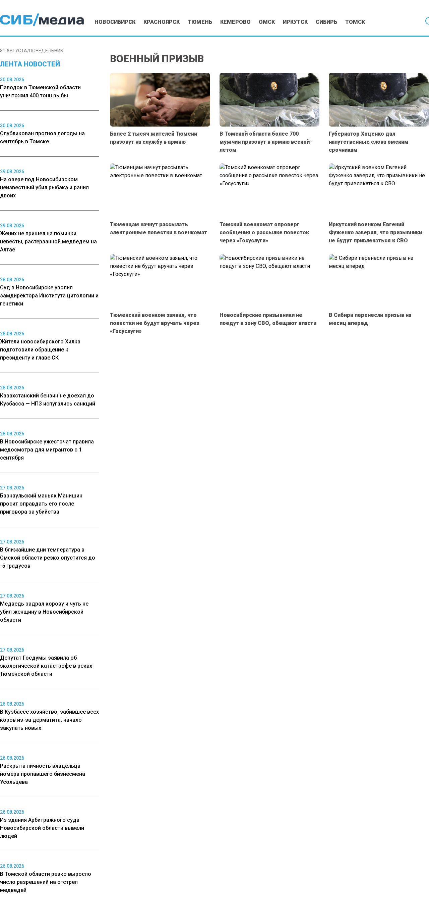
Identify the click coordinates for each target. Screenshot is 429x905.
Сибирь (326, 22)
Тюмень (200, 22)
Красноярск (161, 22)
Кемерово (235, 22)
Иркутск (295, 22)
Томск (355, 22)
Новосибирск (115, 22)
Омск (267, 22)
